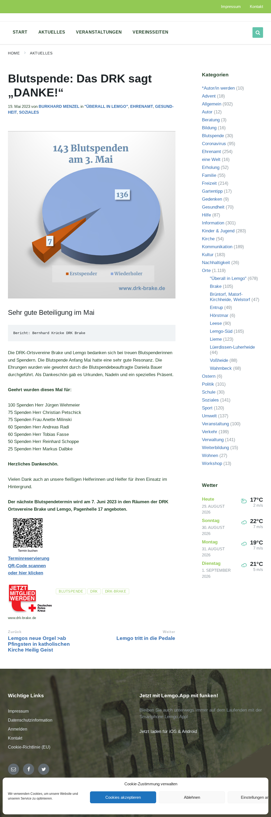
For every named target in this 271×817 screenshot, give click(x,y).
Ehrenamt (141, 106)
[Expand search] (257, 32)
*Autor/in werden (218, 88)
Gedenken (212, 199)
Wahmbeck (221, 368)
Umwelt (209, 415)
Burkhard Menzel (59, 106)
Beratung (211, 119)
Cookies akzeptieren (123, 797)
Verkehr (209, 431)
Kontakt (15, 738)
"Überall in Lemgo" (106, 106)
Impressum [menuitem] (231, 6)
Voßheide (219, 360)
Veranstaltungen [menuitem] (99, 32)
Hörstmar (219, 315)
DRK (94, 591)
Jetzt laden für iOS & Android (168, 731)
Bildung (209, 127)
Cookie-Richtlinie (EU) (29, 747)
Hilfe (206, 215)
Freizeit (209, 183)
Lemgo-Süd (221, 331)
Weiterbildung (215, 447)
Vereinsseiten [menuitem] (150, 32)
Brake (216, 286)
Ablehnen (192, 797)
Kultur (208, 254)
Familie (209, 175)
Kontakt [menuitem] (256, 6)
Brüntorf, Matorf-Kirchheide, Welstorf (230, 297)
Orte (206, 270)
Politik (208, 384)
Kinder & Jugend (218, 230)
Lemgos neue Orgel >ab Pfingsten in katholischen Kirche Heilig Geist (39, 644)
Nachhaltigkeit (216, 262)
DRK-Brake (116, 591)
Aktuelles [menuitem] (51, 32)
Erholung (210, 167)
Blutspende (71, 591)
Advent (209, 96)
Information (213, 222)
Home (14, 53)
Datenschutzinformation (30, 720)
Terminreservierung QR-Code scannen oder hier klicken (28, 565)
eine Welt (211, 159)
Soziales (29, 112)
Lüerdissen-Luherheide (232, 347)
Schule (208, 392)
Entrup (216, 307)
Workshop (212, 463)
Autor (207, 111)
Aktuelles (41, 53)
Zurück (14, 632)
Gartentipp (212, 191)
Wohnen (210, 455)
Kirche (208, 238)
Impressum (18, 711)
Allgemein (211, 104)
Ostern (208, 376)
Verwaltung (213, 439)
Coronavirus (214, 143)
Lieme (216, 339)
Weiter (169, 632)
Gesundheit (213, 207)
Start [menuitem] (20, 32)
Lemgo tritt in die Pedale (145, 638)
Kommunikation (217, 246)
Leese (216, 323)
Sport (207, 407)
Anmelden (17, 729)
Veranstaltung (215, 423)
